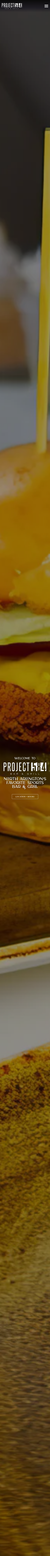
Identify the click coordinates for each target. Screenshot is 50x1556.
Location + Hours (25, 797)
